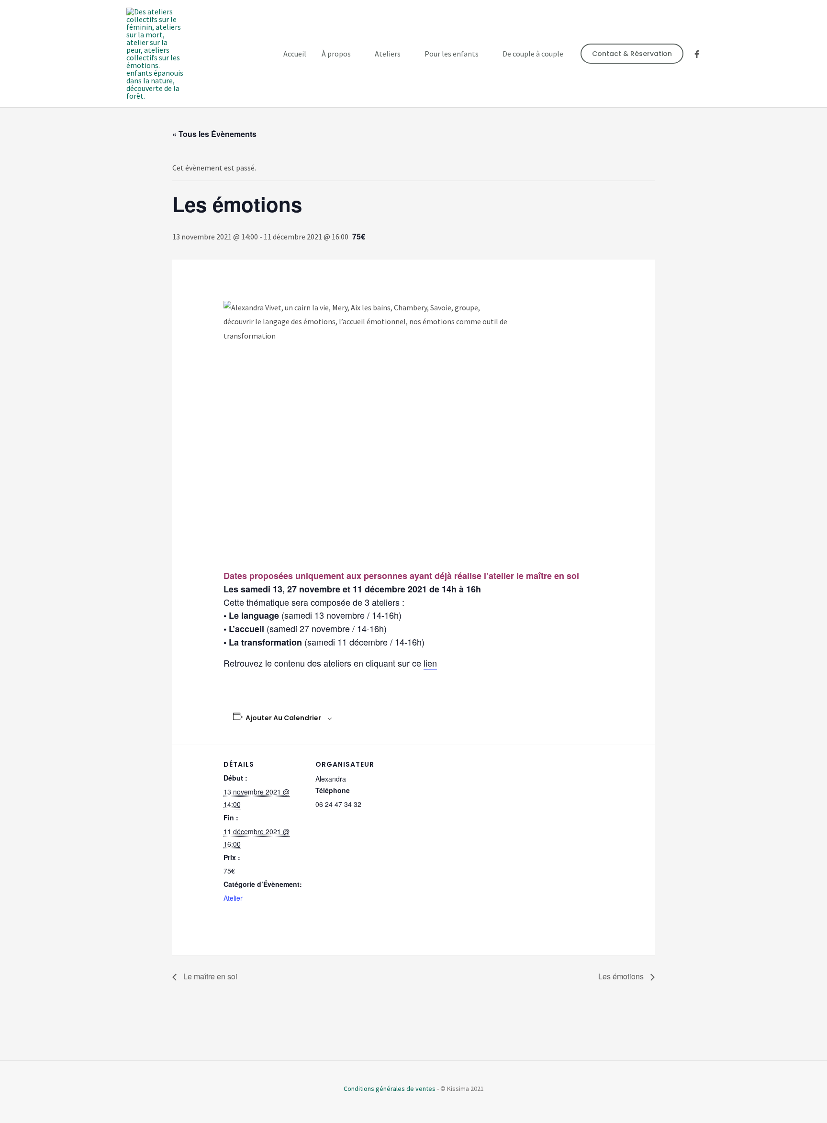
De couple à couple (533, 53)
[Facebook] (697, 54)
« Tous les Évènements (214, 133)
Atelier (233, 898)
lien (430, 663)
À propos (336, 53)
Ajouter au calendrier (283, 718)
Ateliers (388, 53)
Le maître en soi (209, 976)
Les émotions (622, 976)
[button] (632, 54)
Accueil (294, 53)
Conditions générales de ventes (390, 1088)
